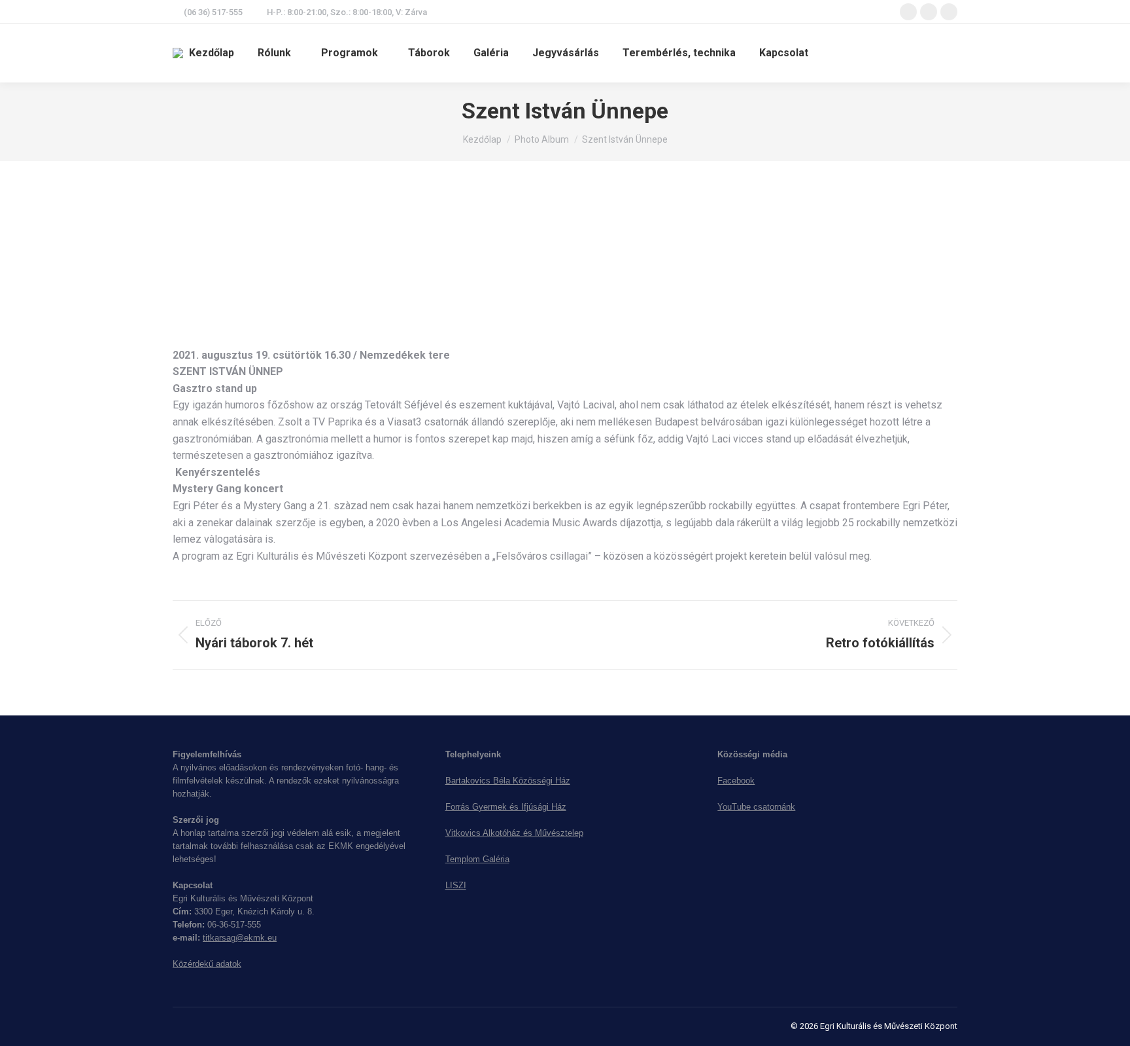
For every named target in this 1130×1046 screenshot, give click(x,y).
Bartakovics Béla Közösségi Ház (507, 780)
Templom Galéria (477, 859)
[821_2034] (238, 262)
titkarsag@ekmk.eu (240, 938)
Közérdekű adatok (207, 964)
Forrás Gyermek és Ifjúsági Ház (505, 807)
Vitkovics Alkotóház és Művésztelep (514, 833)
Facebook (736, 780)
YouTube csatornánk (756, 807)
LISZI (455, 885)
